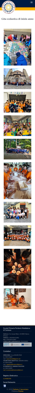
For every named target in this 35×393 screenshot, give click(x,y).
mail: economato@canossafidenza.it (13, 370)
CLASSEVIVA (7, 378)
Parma (20, 391)
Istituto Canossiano (20, 389)
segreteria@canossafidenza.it (14, 364)
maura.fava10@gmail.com (13, 359)
